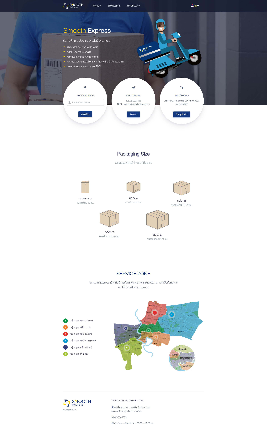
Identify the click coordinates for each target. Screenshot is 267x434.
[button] (97, 6)
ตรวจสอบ (85, 114)
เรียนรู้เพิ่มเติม (181, 114)
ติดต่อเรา (133, 114)
